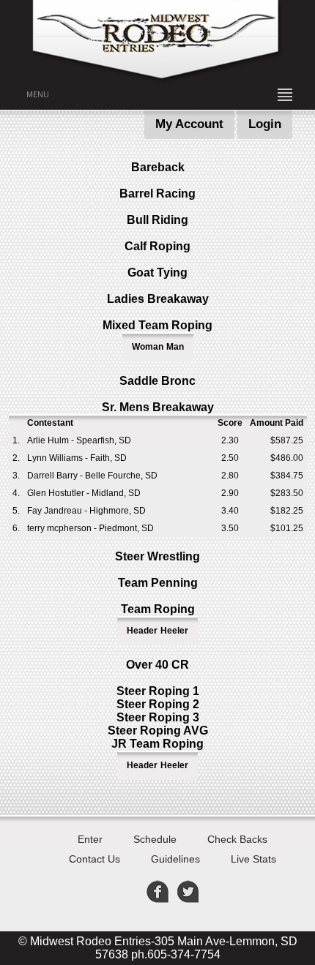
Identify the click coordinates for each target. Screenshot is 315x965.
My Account (189, 124)
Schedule (155, 839)
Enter (90, 839)
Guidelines (175, 859)
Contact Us (94, 859)
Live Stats (253, 859)
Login (264, 124)
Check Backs (237, 839)
